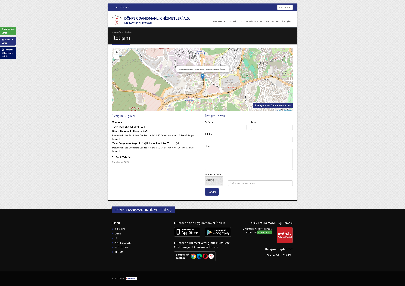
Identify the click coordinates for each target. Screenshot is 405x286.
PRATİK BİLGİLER (254, 21)
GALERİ (232, 21)
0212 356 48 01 (123, 7)
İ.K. (241, 21)
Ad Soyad (209, 122)
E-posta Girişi (7, 41)
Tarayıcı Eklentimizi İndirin (7, 53)
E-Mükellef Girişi (8, 31)
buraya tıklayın (264, 232)
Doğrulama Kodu (213, 173)
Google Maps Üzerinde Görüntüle (273, 105)
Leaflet (279, 110)
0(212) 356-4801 (120, 161)
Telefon (208, 134)
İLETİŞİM (286, 21)
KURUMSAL (218, 21)
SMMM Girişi (285, 7)
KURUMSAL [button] (120, 229)
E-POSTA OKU (272, 21)
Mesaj (207, 146)
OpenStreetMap (288, 110)
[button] (203, 76)
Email (253, 122)
